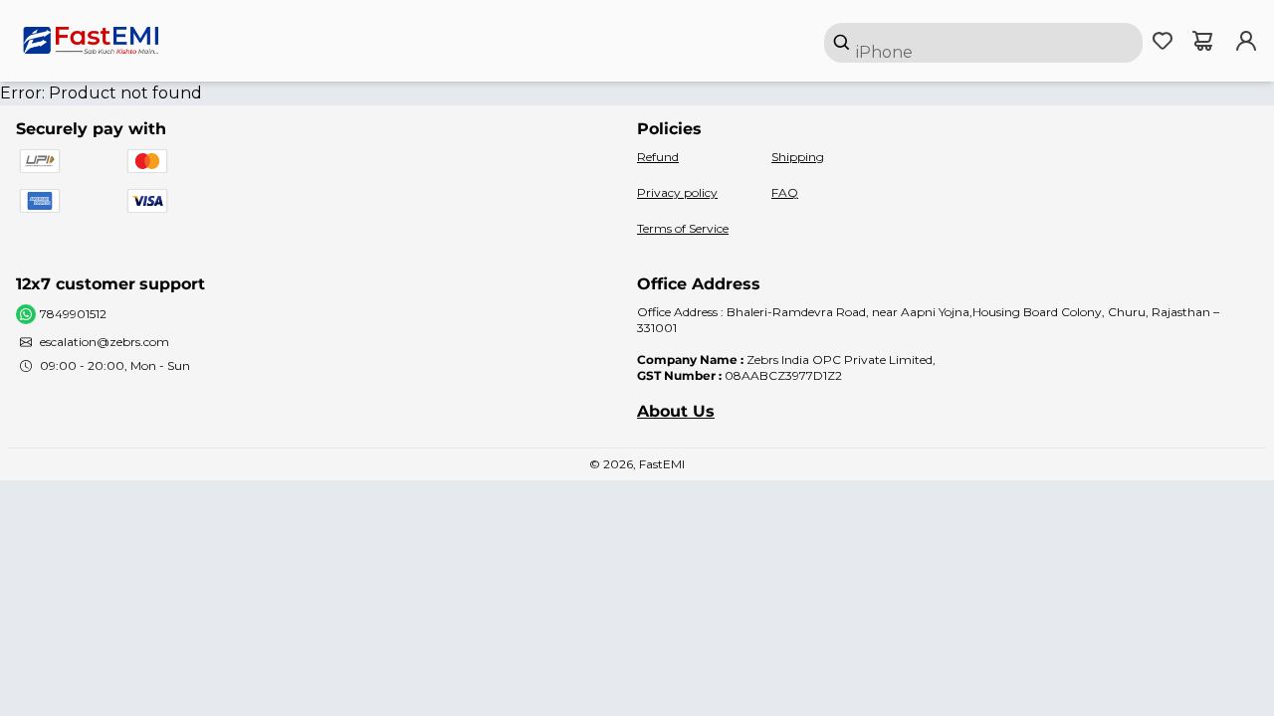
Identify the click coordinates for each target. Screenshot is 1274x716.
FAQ (784, 192)
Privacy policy (677, 192)
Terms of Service (683, 228)
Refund (658, 156)
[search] (983, 43)
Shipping (797, 156)
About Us (676, 411)
